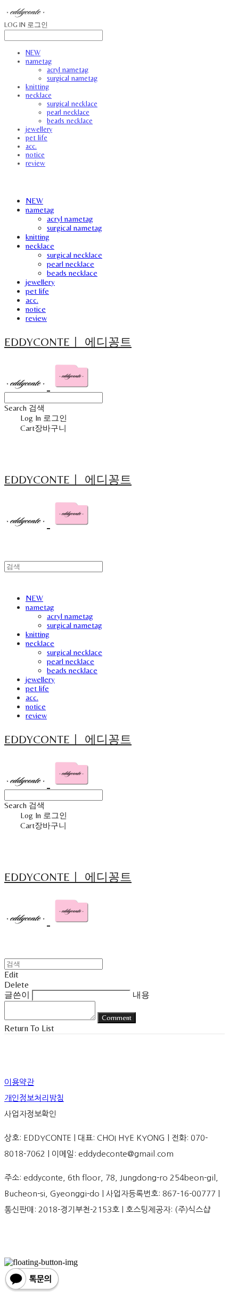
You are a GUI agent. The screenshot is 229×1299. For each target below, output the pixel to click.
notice (35, 154)
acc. (31, 146)
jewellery (39, 129)
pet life (36, 137)
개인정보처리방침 (34, 1098)
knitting (37, 86)
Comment (117, 1018)
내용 (141, 995)
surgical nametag (72, 78)
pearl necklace (68, 112)
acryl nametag (67, 69)
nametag (39, 61)
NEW (33, 52)
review (35, 163)
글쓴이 (17, 995)
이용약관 (19, 1082)
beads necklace (70, 120)
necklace (39, 95)
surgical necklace (72, 103)
